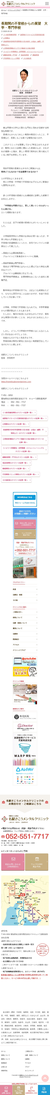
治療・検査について (20, 623)
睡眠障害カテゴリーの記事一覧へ (14, 468)
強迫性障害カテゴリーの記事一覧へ (15, 463)
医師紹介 (16, 639)
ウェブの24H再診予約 (27, 534)
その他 (15, 599)
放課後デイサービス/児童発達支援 (32, 35)
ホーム (3, 1051)
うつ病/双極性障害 (10, 35)
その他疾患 (27, 58)
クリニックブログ (19, 650)
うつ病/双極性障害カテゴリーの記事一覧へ (18, 412)
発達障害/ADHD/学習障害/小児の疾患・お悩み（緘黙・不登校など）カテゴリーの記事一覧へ (23, 431)
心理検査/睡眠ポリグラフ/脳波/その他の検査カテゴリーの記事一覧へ (23, 440)
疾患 (14, 589)
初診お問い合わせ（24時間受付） (26, 524)
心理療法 (6, 38)
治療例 (15, 634)
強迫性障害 (24, 55)
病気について (17, 617)
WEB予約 (4, 1071)
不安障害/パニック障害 (11, 58)
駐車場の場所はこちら (9, 975)
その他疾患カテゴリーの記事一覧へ (15, 480)
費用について (17, 628)
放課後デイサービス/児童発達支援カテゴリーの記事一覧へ (23, 418)
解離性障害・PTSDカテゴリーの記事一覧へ (18, 457)
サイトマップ (29, 1071)
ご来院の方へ (17, 612)
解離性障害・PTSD (10, 55)
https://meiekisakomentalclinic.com (16, 382)
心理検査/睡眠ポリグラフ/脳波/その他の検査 (19, 48)
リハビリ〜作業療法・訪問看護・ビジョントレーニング (23, 51)
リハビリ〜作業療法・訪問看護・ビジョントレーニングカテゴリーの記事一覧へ (23, 449)
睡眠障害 (35, 55)
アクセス (16, 645)
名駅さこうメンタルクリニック (29, 1075)
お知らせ (4, 1067)
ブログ (27, 1067)
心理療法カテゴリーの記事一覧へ (14, 424)
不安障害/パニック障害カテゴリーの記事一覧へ (19, 474)
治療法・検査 (17, 594)
